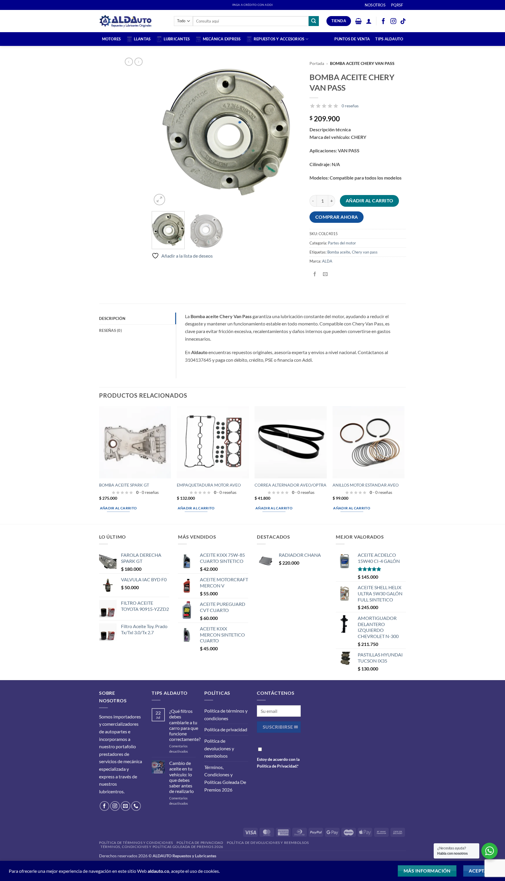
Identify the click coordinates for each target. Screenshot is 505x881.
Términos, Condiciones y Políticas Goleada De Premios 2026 (225, 778)
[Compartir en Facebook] (315, 274)
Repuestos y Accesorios (279, 39)
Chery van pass (365, 252)
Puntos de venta (352, 39)
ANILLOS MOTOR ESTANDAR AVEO (366, 484)
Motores (111, 39)
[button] (358, 21)
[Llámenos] (136, 806)
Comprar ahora (336, 217)
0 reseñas (350, 105)
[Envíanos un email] (125, 806)
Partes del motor (342, 243)
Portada (316, 63)
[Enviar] (314, 21)
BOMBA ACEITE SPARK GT (124, 484)
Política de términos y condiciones (226, 714)
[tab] (137, 330)
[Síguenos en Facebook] (104, 806)
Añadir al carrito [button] (118, 508)
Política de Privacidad (277, 765)
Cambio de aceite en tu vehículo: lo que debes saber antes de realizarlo (181, 777)
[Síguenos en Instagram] (115, 806)
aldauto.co (158, 871)
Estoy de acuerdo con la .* (278, 762)
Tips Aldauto (389, 39)
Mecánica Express (222, 39)
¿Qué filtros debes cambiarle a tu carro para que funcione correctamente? (184, 725)
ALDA (327, 261)
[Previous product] (138, 62)
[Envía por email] (325, 274)
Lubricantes (177, 39)
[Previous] (162, 132)
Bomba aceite (338, 252)
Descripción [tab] (112, 318)
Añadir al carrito (369, 200)
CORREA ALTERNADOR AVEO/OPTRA (290, 484)
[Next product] (129, 62)
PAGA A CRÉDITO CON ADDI (252, 4)
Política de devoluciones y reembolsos (219, 748)
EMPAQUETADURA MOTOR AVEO (209, 484)
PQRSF (397, 5)
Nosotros (375, 5)
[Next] (290, 132)
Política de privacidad (225, 729)
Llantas (142, 39)
